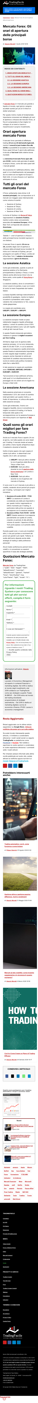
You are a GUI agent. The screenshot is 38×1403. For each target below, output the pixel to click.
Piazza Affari (29, 1188)
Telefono (10, 623)
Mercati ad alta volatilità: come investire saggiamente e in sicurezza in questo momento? (19, 975)
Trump (29, 1195)
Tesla (15, 1195)
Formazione (15, 1174)
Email (9, 619)
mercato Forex (9, 104)
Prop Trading (8, 1192)
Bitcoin (29, 1167)
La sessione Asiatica (19, 80)
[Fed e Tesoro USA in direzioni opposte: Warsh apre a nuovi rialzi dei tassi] (7, 1130)
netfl (13, 1185)
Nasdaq (6, 1185)
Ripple (17, 1192)
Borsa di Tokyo (26, 215)
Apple (23, 1167)
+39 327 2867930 (7, 1380)
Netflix (20, 1185)
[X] (12, 1076)
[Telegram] (29, 1076)
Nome (9, 609)
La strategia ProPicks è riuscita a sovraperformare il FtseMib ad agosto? (20, 1137)
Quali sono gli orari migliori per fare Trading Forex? (20, 91)
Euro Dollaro (20, 1171)
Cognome (10, 613)
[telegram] (15, 766)
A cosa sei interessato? (15, 629)
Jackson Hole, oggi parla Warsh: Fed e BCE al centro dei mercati (22, 1146)
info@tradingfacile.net (8, 1377)
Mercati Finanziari (10, 1181)
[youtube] (5, 766)
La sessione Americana (21, 87)
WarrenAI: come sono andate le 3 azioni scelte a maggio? (21, 1157)
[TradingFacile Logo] (13, 2)
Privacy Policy (10, 642)
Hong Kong (28, 277)
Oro (5, 1188)
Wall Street (16, 1199)
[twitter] (20, 766)
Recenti (19, 1120)
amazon (15, 1167)
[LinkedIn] (18, 1076)
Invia (8, 654)
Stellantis (7, 1195)
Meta (20, 1181)
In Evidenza (17, 1178)
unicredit (7, 1199)
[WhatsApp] (24, 1076)
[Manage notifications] (4, 1398)
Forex (6, 1174)
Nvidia (27, 1185)
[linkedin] (19, 1342)
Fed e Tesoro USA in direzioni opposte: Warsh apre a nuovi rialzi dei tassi (22, 1126)
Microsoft (28, 1181)
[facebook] (10, 766)
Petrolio (19, 1188)
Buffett (6, 1171)
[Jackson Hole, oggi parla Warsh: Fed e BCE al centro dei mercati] (7, 1151)
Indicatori (7, 1178)
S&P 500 (25, 1192)
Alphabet (7, 1167)
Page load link (5, 1397)
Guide (12, 17)
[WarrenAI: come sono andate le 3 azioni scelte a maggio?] (7, 1161)
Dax (12, 1171)
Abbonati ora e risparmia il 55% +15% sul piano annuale (18, 10)
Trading (22, 1195)
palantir (11, 1188)
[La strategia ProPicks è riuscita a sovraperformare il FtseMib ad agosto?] (7, 1140)
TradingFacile (6, 17)
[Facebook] (7, 1076)
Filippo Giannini (11, 850)
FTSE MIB (24, 1174)
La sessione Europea (20, 84)
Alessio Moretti (10, 44)
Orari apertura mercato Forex (20, 73)
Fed (29, 1171)
